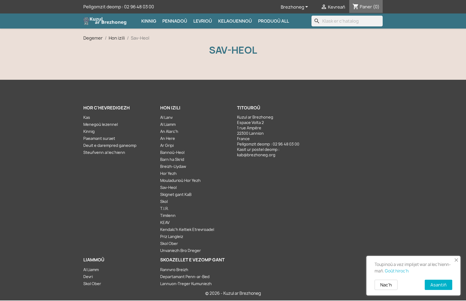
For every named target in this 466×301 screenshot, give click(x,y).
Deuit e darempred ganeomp (109, 145)
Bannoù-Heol (172, 152)
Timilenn (168, 215)
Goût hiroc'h (397, 271)
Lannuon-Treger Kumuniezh (186, 283)
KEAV (165, 222)
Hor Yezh (168, 173)
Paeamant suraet (99, 138)
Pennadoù (174, 21)
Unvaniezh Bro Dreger (180, 250)
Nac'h (386, 285)
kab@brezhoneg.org (256, 154)
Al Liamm (168, 124)
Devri (88, 276)
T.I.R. (164, 208)
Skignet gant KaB (175, 194)
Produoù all (273, 21)
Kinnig (148, 21)
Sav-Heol (168, 187)
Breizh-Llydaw (173, 166)
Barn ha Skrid (172, 159)
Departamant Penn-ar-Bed (185, 276)
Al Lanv (166, 117)
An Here (167, 138)
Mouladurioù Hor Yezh (180, 180)
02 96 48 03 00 (139, 7)
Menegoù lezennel (100, 124)
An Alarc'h (169, 131)
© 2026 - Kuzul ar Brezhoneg (233, 293)
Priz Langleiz (171, 236)
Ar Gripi (167, 145)
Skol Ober (169, 243)
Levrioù (202, 21)
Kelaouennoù (235, 21)
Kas (86, 117)
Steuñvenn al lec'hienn (104, 152)
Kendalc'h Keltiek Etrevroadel (187, 229)
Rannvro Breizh (174, 269)
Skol (164, 201)
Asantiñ (438, 285)
